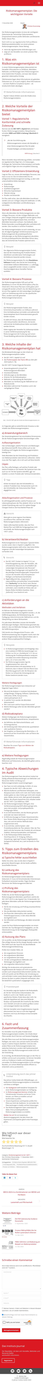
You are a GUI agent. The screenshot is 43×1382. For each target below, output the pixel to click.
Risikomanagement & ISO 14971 (19, 1155)
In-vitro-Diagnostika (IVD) (9, 1164)
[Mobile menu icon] (39, 3)
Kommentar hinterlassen (10, 1159)
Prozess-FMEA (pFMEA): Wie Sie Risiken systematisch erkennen (25, 1231)
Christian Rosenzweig (33, 26)
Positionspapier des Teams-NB (17, 360)
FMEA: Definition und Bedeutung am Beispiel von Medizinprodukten (27, 1243)
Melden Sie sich (9, 1115)
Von (10, 1157)
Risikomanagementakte (22, 1166)
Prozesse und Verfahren (9, 1166)
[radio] (4, 1142)
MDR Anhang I (29, 153)
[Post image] (7, 1222)
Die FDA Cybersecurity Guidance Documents (26, 1220)
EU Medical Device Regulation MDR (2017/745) (24, 1162)
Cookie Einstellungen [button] (21, 1378)
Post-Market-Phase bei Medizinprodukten (27, 1164)
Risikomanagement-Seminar (17, 1092)
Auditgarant (13, 1088)
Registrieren (8, 1360)
